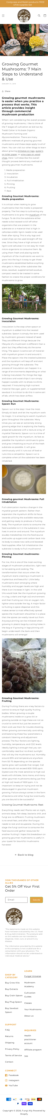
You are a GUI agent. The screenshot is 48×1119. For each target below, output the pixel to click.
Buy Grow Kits (12, 982)
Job (26, 1056)
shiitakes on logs (26, 151)
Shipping (9, 1042)
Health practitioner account (30, 1039)
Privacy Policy (12, 1049)
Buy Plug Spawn (13, 1002)
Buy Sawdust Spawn (11, 1010)
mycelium (34, 215)
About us (29, 1016)
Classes (28, 1003)
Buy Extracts (11, 989)
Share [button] (7, 91)
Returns (9, 1036)
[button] (3, 15)
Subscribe (36, 900)
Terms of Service (13, 1055)
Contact (9, 1062)
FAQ (7, 1030)
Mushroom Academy (29, 984)
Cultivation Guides (30, 995)
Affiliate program (33, 1049)
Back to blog (25, 854)
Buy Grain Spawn (14, 995)
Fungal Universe (32, 976)
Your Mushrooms (32, 1009)
